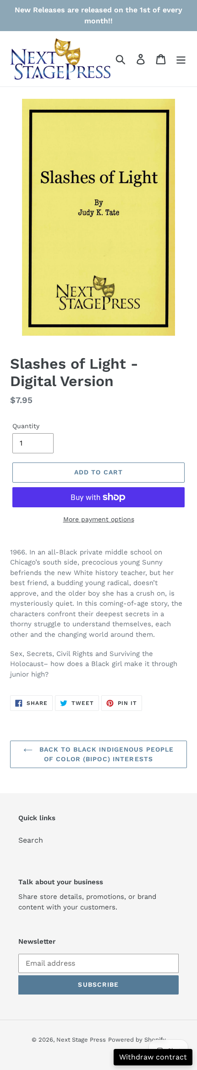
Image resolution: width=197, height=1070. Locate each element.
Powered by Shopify (137, 1039)
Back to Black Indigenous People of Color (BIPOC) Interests (105, 754)
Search (30, 840)
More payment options (98, 519)
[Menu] (181, 58)
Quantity (25, 426)
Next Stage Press (81, 1039)
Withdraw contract (153, 1057)
